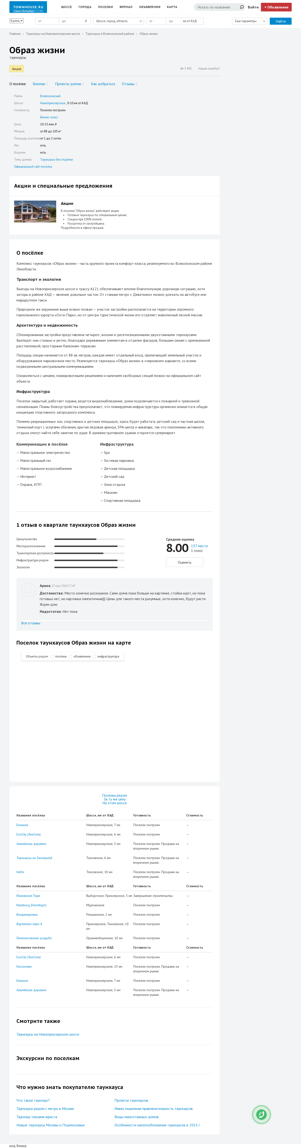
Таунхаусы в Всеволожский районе (109, 34)
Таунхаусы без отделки (56, 160)
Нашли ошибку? (209, 69)
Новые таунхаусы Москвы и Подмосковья (50, 1125)
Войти (253, 7)
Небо (20, 872)
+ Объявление (276, 7)
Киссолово (24, 966)
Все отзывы (30, 623)
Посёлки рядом (114, 795)
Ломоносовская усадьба (33, 938)
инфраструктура (108, 656)
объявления (82, 656)
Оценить (184, 562)
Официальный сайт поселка (33, 167)
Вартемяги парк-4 (29, 924)
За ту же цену (115, 799)
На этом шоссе (114, 802)
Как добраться (103, 84)
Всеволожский (50, 96)
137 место (199, 545)
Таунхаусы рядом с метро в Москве (45, 1108)
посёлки (61, 656)
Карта (172, 7)
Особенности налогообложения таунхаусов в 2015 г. (158, 1125)
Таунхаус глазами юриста (36, 1116)
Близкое (22, 825)
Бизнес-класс (49, 117)
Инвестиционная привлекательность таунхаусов (154, 1108)
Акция (16, 68)
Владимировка (27, 914)
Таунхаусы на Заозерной (34, 858)
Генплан (40, 84)
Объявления (149, 7)
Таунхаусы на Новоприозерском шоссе (53, 34)
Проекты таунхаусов (131, 1100)
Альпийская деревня (31, 844)
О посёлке (17, 84)
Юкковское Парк (28, 896)
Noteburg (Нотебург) (31, 905)
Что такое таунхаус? (33, 1100)
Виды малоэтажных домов (137, 1116)
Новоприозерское (52, 103)
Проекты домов (69, 84)
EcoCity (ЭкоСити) (28, 834)
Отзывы (130, 84)
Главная (14, 34)
